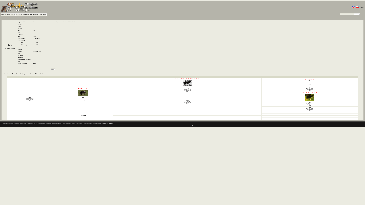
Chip (309, 81)
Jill (309, 87)
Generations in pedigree (9, 73)
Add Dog (83, 115)
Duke (30, 97)
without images (26, 74)
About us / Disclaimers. (108, 123)
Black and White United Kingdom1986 (30, 99)
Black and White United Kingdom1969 (187, 90)
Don (34, 30)
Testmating (26, 14)
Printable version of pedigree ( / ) (26, 74)
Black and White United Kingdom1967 (309, 89)
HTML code (37, 73)
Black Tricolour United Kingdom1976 (187, 102)
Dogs (12, 14)
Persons (18, 14)
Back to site (43, 14)
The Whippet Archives (193, 125)
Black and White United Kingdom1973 (309, 109)
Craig (187, 88)
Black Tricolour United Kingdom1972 (309, 104)
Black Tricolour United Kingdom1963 (309, 83)
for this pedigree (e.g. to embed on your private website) (43, 74)
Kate (34, 63)
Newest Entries (5, 14)
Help (31, 14)
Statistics (35, 14)
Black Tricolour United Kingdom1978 (82, 100)
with (21, 74)
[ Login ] (362, 7)
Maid (187, 100)
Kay (310, 107)
